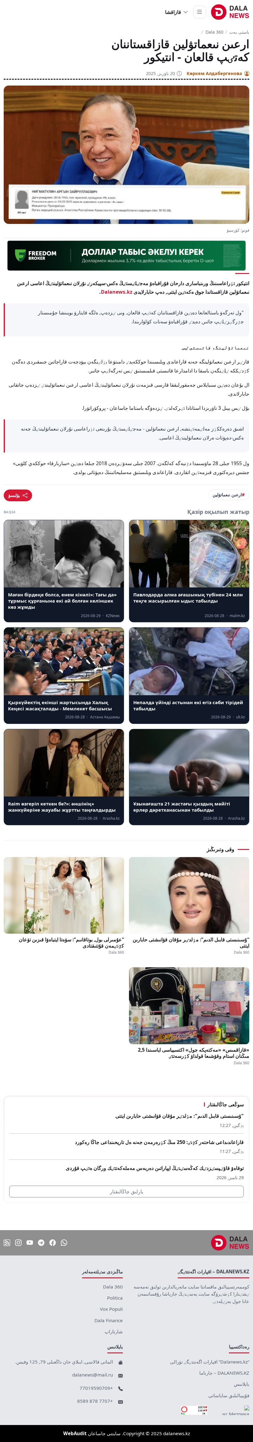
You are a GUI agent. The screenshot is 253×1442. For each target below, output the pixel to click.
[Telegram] (41, 1242)
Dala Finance (108, 1320)
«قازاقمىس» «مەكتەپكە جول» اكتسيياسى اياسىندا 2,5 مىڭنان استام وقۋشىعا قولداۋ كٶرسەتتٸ (193, 1053)
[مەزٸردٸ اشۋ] (199, 12)
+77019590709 (96, 1388)
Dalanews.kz (116, 291)
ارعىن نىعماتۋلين (227, 495)
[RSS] (7, 1242)
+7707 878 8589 (95, 1401)
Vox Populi (111, 1309)
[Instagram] (18, 1242)
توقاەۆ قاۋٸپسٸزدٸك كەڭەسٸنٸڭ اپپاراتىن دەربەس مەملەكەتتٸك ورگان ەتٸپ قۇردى (155, 1168)
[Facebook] (52, 1242)
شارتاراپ (114, 1331)
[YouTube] (30, 1242)
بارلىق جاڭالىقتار (126, 1191)
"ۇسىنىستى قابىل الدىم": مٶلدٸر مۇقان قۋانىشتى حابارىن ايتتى (191, 942)
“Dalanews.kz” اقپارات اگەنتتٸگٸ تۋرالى (209, 1362)
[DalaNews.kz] (230, 1243)
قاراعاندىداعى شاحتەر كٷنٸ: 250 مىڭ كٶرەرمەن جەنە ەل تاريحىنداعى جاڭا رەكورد (159, 1142)
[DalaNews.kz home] (230, 12)
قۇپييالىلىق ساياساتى (228, 1395)
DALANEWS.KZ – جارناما (224, 1373)
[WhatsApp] (64, 1242)
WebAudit (75, 1433)
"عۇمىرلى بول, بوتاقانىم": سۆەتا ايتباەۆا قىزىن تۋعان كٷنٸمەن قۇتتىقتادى (71, 942)
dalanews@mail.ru (92, 1375)
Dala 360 (214, 32)
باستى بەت (239, 32)
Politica (115, 1298)
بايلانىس (241, 1384)
